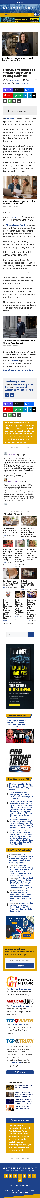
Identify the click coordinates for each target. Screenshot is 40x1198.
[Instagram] (34, 1176)
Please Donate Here (20, 1120)
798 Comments (21, 83)
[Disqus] (20, 478)
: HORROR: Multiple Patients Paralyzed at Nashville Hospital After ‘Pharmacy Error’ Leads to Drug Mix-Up (21, 907)
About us (15, 1190)
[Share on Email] (14, 101)
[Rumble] (24, 1176)
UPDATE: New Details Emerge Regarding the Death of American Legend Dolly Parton (21, 795)
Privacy (32, 1190)
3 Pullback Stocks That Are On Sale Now (23, 1086)
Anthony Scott (15, 381)
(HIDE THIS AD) (25, 31)
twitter (14, 217)
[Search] (31, 634)
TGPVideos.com (18, 1024)
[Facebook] (20, 1176)
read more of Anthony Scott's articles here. (19, 388)
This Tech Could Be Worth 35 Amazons (22, 1107)
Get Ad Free (23, 1192)
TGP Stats (20, 1072)
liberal (15, 360)
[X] (15, 1176)
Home (7, 1190)
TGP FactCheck (13, 1063)
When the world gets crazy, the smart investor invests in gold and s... (24, 1094)
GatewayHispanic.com (21, 989)
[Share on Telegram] (25, 95)
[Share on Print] (19, 101)
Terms (14, 1192)
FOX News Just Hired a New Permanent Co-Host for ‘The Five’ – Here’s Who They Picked (21, 787)
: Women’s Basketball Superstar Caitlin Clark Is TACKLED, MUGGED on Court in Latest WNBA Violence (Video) (21, 859)
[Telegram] (29, 1176)
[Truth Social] (6, 1176)
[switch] (37, 14)
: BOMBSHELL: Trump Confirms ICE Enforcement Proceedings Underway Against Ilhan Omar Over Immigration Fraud (21, 895)
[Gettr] (10, 1176)
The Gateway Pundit (16, 225)
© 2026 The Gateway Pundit (20, 1186)
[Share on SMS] (10, 101)
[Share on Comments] (5, 101)
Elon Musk (10, 118)
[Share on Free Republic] (34, 95)
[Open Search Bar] (29, 14)
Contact (24, 1190)
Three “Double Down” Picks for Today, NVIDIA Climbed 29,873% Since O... (23, 1101)
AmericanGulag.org (20, 1006)
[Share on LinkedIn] (30, 95)
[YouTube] (20, 1180)
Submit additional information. (18, 370)
